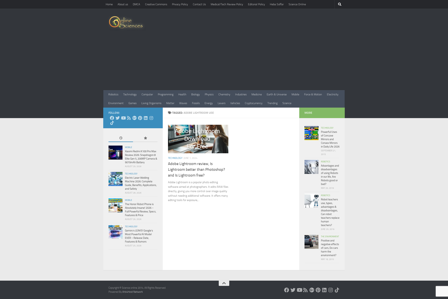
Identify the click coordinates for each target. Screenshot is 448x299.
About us (123, 4)
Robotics (113, 94)
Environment (116, 103)
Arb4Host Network (132, 291)
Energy (209, 103)
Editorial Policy (256, 4)
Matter (170, 103)
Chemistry (224, 94)
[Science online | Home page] (127, 23)
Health (182, 94)
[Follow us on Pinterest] (140, 118)
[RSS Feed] (129, 118)
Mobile (295, 94)
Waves (183, 103)
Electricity (332, 94)
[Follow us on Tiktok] (112, 123)
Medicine (256, 94)
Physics (209, 94)
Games (132, 103)
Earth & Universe (277, 94)
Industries (241, 94)
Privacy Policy (180, 4)
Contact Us (199, 4)
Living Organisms (151, 103)
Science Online (297, 4)
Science (286, 103)
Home (109, 4)
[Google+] (134, 118)
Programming (165, 94)
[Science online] (112, 118)
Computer (147, 94)
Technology (130, 94)
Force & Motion (313, 94)
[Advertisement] (224, 63)
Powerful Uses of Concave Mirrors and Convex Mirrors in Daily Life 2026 (330, 139)
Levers (221, 103)
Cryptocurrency (253, 103)
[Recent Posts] (120, 138)
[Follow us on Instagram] (151, 118)
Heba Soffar (277, 4)
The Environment (330, 236)
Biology (195, 94)
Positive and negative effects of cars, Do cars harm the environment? (330, 248)
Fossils (196, 103)
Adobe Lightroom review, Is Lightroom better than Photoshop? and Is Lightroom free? (196, 169)
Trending (272, 103)
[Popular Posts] (145, 138)
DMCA (136, 4)
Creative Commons (156, 4)
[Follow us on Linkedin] (146, 118)
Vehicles (235, 103)
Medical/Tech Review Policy (227, 4)
